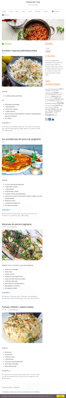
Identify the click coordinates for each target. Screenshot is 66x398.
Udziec (25, 298)
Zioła (3, 130)
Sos (8, 215)
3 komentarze (36, 298)
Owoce (62, 99)
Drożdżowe (52, 95)
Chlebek (37, 374)
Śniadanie (37, 11)
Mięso (8, 298)
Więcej (51, 396)
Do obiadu (34, 126)
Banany (46, 89)
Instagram (56, 11)
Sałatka (25, 128)
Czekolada (48, 90)
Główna (4, 11)
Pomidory (4, 215)
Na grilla (21, 128)
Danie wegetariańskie (12, 376)
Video (17, 11)
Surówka (38, 128)
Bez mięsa (51, 89)
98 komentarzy (7, 378)
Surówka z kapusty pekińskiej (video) (19, 50)
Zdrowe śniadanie (54, 111)
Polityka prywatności (7, 387)
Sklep (11, 11)
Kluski (50, 97)
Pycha (16, 298)
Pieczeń (12, 298)
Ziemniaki (48, 113)
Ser (61, 105)
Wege (54, 109)
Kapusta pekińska (14, 128)
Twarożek (50, 107)
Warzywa (48, 109)
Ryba (50, 105)
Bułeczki (56, 89)
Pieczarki (52, 101)
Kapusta (7, 128)
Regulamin (16, 387)
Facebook (6, 15)
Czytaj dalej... (6, 123)
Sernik (46, 107)
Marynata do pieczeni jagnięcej (16, 224)
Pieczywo (20, 376)
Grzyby (57, 94)
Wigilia (46, 111)
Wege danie (32, 376)
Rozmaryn (20, 298)
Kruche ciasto (30, 213)
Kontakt (46, 11)
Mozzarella (47, 99)
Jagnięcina (34, 296)
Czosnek (29, 126)
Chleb (33, 374)
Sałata (53, 105)
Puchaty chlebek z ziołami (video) (17, 306)
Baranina (25, 296)
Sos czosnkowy (31, 128)
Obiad (23, 11)
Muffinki (52, 99)
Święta (55, 115)
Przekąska (54, 103)
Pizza (35, 213)
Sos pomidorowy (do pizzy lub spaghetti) (21, 139)
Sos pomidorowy (13, 215)
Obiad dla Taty (33, 1)
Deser (30, 11)
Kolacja (16, 126)
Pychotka (47, 105)
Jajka (61, 94)
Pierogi (57, 101)
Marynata (4, 298)
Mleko (59, 97)
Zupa (56, 112)
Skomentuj (9, 130)
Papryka (46, 100)
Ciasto (61, 89)
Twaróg (55, 107)
